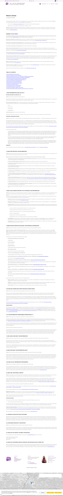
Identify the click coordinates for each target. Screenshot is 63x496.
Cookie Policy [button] (28, 492)
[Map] (31, 484)
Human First (44, 3)
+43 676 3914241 (31, 462)
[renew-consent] (1, 495)
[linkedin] (29, 0)
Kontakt (56, 3)
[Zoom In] (1, 474)
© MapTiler (53, 495)
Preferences (42, 492)
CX (47, 3)
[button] (57, 0)
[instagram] (31, 0)
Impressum (28, 467)
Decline (50, 492)
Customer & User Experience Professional (17, 4)
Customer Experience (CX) (17, 459)
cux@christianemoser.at (33, 463)
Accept (58, 492)
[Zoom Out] (1, 475)
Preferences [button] (11, 493)
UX (49, 3)
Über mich (52, 3)
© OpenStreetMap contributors (59, 495)
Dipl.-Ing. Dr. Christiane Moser (17, 3)
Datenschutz (32, 467)
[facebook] (33, 0)
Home (15, 457)
